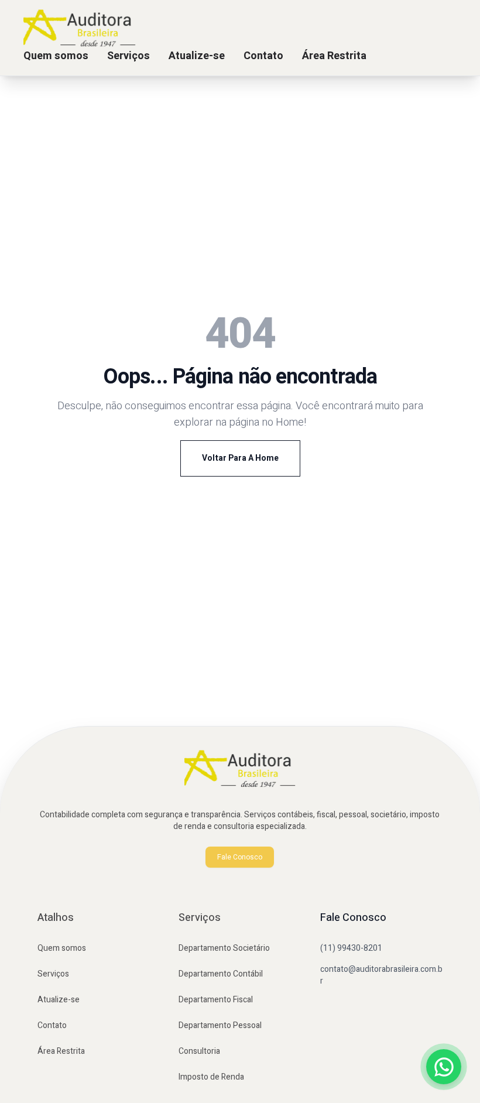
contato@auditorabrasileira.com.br (381, 975)
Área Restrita (334, 56)
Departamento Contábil (221, 974)
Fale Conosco (239, 857)
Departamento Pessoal (220, 1025)
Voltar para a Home (240, 458)
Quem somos (55, 56)
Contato (263, 56)
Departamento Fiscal (216, 1000)
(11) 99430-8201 (351, 948)
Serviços (128, 56)
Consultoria (199, 1051)
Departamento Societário (224, 948)
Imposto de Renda (211, 1077)
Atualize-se (197, 56)
